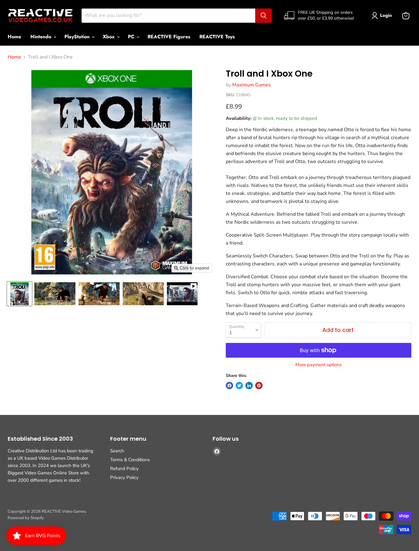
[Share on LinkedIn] (249, 385)
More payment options (318, 364)
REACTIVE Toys (217, 36)
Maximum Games (251, 85)
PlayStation (77, 36)
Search (117, 451)
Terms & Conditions (130, 460)
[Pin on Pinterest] (259, 385)
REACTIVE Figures (169, 36)
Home (14, 36)
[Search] (263, 16)
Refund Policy (124, 469)
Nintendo (41, 36)
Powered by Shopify (26, 518)
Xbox (109, 36)
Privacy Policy (124, 477)
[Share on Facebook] (229, 385)
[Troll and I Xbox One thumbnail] (19, 294)
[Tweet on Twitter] (239, 385)
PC (132, 36)
